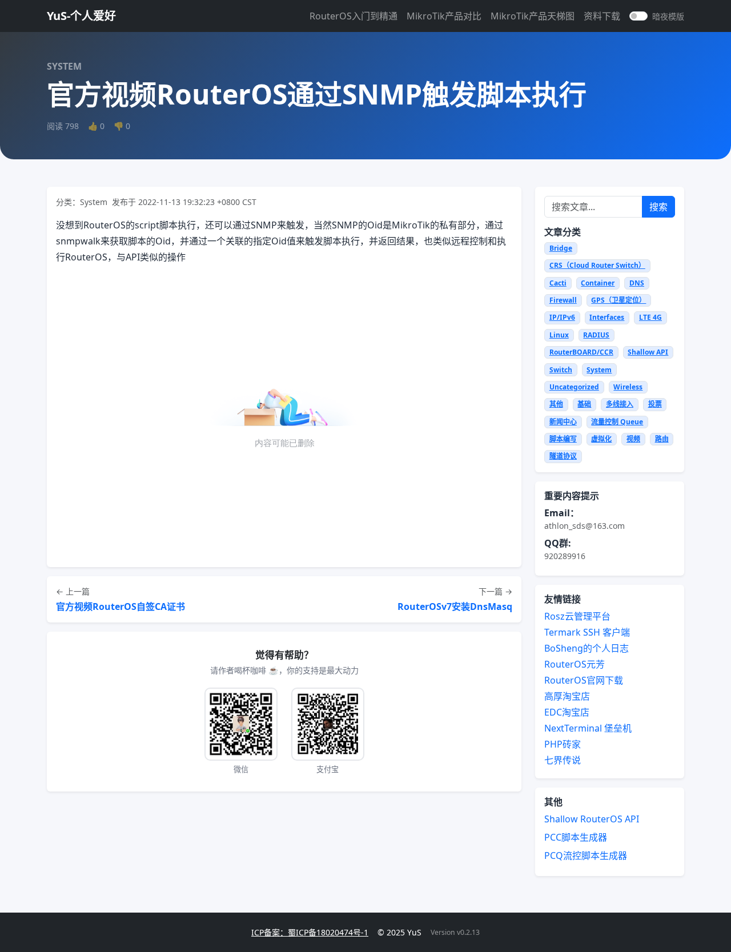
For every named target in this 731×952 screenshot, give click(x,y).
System (599, 370)
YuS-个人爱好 (81, 15)
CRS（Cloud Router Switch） (597, 265)
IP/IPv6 (562, 317)
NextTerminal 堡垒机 (588, 728)
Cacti (558, 283)
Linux (559, 335)
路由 (662, 439)
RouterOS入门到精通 (353, 16)
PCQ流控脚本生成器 (585, 855)
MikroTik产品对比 (444, 16)
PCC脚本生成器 (575, 837)
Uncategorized (574, 387)
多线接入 (619, 404)
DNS (636, 283)
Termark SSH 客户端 (587, 632)
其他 (556, 404)
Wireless (627, 387)
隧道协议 (563, 456)
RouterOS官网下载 (583, 680)
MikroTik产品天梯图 (533, 16)
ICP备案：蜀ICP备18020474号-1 (309, 932)
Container (597, 283)
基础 (584, 404)
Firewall (563, 300)
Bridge (560, 248)
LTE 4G (650, 317)
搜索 (658, 206)
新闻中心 (563, 422)
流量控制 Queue (617, 422)
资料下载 (602, 16)
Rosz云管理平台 (577, 616)
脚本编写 (563, 439)
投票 (655, 404)
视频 (633, 439)
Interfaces (606, 317)
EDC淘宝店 (566, 712)
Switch (560, 370)
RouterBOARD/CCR (581, 352)
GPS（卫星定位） (618, 300)
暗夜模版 (668, 16)
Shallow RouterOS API (591, 819)
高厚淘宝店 (567, 696)
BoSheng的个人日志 (586, 648)
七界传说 (562, 760)
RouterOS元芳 (574, 664)
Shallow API (648, 352)
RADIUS (596, 335)
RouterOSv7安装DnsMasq (454, 606)
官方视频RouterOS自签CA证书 (120, 606)
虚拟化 (601, 439)
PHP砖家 (562, 744)
